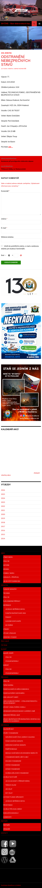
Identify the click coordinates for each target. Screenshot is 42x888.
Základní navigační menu (39, 23)
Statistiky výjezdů (9, 637)
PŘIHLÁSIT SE (6, 875)
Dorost (6, 665)
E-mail (4, 228)
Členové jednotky (10, 589)
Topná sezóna (8, 685)
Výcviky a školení (9, 633)
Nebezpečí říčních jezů (11, 715)
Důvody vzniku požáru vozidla (14, 707)
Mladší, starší (8, 653)
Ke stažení (9, 625)
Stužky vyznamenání (10, 733)
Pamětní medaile (11, 749)
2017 (3, 526)
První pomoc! (8, 805)
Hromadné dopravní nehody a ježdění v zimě (19, 711)
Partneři (4, 821)
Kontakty (4, 833)
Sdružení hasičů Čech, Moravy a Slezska (20, 737)
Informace (7, 605)
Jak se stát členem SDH (11, 581)
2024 (3, 498)
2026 (3, 490)
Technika (6, 593)
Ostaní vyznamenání (12, 769)
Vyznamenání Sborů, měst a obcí (16, 757)
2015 (3, 534)
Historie (6, 565)
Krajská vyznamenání (13, 761)
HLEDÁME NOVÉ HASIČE (13, 621)
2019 (3, 518)
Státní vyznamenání (12, 765)
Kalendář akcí (8, 729)
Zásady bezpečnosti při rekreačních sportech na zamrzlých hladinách (21, 720)
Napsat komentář (20, 68)
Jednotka (8, 53)
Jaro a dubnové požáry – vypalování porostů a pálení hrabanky (20, 702)
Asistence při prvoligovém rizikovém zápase (17, 160)
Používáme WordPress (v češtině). (11, 885)
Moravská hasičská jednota (15, 745)
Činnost (8, 617)
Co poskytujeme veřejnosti (13, 797)
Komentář (5, 191)
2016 (3, 530)
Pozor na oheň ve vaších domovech (16, 689)
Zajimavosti (7, 817)
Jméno (4, 219)
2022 (3, 506)
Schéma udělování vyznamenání (16, 773)
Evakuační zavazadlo (10, 813)
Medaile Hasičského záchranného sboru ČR (21, 753)
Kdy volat (8, 793)
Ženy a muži (5, 641)
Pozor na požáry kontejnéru (14, 693)
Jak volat (8, 789)
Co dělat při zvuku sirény (12, 809)
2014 (3, 538)
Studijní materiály (12, 661)
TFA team (4, 645)
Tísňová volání (10, 785)
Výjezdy (6, 629)
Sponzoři (6, 829)
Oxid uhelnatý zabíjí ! (10, 697)
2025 (3, 494)
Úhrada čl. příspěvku (11, 577)
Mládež (3, 649)
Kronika (6, 569)
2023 (3, 502)
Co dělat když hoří (10, 777)
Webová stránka (7, 237)
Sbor (3, 553)
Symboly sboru (8, 573)
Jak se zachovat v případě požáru (17, 781)
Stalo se (6, 561)
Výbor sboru (8, 557)
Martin (10, 68)
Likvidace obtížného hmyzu (15, 609)
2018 (2, 53)
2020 (3, 514)
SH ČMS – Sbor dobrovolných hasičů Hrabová (16, 24)
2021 (3, 510)
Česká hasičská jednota (14, 741)
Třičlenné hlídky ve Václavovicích (13, 168)
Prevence (4, 677)
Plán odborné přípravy (11, 601)
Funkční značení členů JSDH (15, 613)
